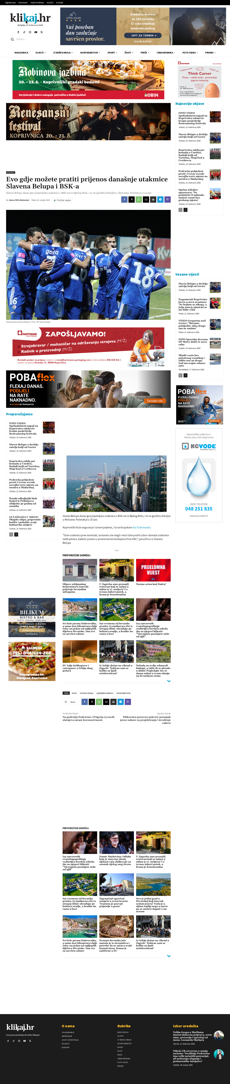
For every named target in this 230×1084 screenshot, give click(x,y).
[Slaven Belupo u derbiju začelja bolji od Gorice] (49, 449)
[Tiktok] (24, 32)
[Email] (146, 199)
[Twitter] (42, 32)
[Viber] (167, 199)
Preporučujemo (19, 414)
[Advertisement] (88, 156)
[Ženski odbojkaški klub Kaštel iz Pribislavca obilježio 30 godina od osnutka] (49, 503)
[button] (32, 39)
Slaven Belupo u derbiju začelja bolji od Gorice (23, 446)
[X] (131, 199)
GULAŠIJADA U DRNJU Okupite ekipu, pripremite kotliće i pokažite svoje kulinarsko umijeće (25, 521)
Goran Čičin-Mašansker (19, 200)
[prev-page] (11, 534)
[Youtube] (36, 32)
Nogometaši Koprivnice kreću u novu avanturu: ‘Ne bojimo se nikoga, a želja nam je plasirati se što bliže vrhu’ (193, 304)
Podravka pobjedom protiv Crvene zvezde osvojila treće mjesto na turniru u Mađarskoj (23, 483)
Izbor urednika (185, 1025)
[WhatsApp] (139, 199)
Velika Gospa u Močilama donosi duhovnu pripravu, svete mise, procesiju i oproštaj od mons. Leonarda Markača (192, 1036)
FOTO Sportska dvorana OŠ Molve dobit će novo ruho (193, 342)
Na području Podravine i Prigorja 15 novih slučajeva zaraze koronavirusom (88, 719)
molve (74, 693)
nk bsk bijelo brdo (123, 693)
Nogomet (11, 172)
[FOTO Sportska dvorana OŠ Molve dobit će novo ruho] (215, 343)
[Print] (153, 199)
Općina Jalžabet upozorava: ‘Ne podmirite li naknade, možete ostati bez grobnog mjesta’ (192, 195)
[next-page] (16, 534)
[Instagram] (30, 32)
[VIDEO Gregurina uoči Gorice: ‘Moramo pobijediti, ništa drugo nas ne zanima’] (215, 324)
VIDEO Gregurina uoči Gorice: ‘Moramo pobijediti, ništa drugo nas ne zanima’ (192, 324)
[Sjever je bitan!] (30, 18)
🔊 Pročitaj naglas (62, 200)
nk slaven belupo (86, 693)
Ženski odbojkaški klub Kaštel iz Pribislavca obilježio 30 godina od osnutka (23, 502)
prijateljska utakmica (105, 693)
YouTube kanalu (142, 527)
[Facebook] (18, 32)
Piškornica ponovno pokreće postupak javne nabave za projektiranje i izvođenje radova (145, 720)
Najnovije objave (189, 103)
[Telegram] (160, 199)
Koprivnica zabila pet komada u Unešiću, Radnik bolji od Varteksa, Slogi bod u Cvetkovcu (24, 465)
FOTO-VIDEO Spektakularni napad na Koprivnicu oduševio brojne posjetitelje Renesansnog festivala (23, 428)
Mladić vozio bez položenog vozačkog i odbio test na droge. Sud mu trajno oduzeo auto (192, 360)
